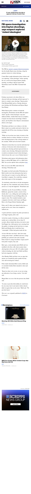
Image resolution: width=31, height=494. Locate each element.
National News (7, 20)
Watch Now (26, 2)
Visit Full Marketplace (24, 305)
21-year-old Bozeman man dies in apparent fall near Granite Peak (15, 13)
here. (26, 162)
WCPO (24, 293)
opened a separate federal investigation (19, 69)
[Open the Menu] (2, 2)
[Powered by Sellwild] (27, 388)
